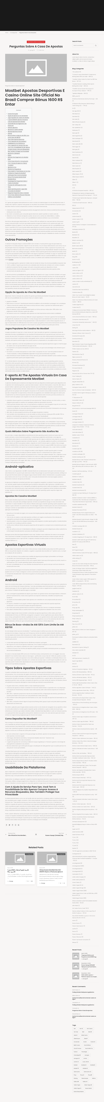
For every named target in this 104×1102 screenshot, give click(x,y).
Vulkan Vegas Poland (77, 890)
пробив (74, 928)
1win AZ (81, 1028)
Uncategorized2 (76, 868)
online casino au (76, 555)
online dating (75, 558)
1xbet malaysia (76, 160)
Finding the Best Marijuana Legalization (83, 992)
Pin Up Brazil (75, 599)
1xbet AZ (75, 1035)
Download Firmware (77, 336)
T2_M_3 (74, 843)
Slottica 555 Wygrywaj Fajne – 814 (81, 680)
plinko (73, 627)
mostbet (75, 1065)
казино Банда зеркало (79, 1091)
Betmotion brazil (76, 248)
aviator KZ (93, 1041)
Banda (74, 232)
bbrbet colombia (76, 240)
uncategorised (76, 863)
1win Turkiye (75, 124)
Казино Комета (88, 1088)
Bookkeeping (75, 262)
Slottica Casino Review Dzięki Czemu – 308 (83, 746)
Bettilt (73, 251)
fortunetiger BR (77, 1055)
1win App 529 (75, 111)
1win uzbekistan (76, 127)
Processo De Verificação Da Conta (17, 185)
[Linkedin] (18, 825)
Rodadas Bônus (12, 179)
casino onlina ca (76, 273)
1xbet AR (90, 1031)
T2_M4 (74, 845)
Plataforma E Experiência (14, 169)
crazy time (75, 325)
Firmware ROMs (76, 368)
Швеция (74, 942)
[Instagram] (15, 825)
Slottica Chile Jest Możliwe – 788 (81, 753)
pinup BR (90, 1075)
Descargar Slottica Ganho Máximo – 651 (82, 330)
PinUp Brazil (75, 613)
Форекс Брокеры (76, 934)
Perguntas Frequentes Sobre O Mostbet (18, 193)
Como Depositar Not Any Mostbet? (17, 141)
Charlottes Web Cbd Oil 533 (79, 289)
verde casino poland (77, 879)
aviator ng (75, 222)
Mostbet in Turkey (77, 476)
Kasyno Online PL (76, 403)
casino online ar (76, 276)
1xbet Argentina (76, 136)
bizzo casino (75, 254)
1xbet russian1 (75, 171)
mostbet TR (76, 1068)
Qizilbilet (74, 642)
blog (73, 257)
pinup (75, 1075)
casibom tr (75, 265)
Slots (73, 664)
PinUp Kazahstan (76, 616)
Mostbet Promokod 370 (78, 510)
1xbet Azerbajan (76, 138)
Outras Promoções (13, 113)
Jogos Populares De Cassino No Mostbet (18, 117)
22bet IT (74, 182)
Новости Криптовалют (77, 926)
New (73, 544)
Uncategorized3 (76, 871)
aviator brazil (75, 216)
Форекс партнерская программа (80, 939)
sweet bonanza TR (77, 834)
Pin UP (73, 597)
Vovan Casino (76, 882)
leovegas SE (77, 1058)
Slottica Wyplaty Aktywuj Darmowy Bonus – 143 (84, 809)
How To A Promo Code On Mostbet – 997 (83, 390)
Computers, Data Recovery (79, 319)
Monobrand (75, 443)
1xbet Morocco (76, 163)
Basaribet (74, 237)
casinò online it (76, 278)
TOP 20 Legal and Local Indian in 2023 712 (83, 851)
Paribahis (74, 591)
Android (10, 133)
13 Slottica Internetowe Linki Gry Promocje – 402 (85, 99)
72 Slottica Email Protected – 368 (81, 202)
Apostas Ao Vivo (12, 167)
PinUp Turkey (75, 618)
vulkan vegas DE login (78, 888)
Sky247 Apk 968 (76, 661)
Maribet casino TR (77, 435)
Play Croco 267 (76, 624)
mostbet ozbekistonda (78, 504)
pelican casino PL (76, 594)
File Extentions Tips (77, 354)
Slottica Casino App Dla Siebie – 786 (81, 721)
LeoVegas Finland (76, 414)
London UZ (76, 1061)
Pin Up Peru (75, 602)
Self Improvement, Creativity (80, 658)
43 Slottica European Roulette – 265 (81, 190)
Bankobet (74, 235)
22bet (73, 179)
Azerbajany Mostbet (77, 229)
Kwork (73, 411)
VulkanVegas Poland (77, 898)
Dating (74, 327)
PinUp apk (74, 607)
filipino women (76, 357)
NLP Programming (77, 550)
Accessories (75, 211)
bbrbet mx (75, 243)
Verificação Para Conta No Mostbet (17, 175)
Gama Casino (76, 379)
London (85, 1058)
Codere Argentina (77, 304)
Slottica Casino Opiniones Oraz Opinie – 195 (83, 738)
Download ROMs (76, 338)
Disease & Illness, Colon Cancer (80, 333)
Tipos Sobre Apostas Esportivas (16, 139)
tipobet (74, 848)
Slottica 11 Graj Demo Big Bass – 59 (81, 669)
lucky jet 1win (86, 1061)
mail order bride (76, 429)
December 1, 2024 (85, 973)
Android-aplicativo (13, 127)
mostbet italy (75, 482)
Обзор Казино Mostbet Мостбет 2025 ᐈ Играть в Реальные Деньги (51, 871)
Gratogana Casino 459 (78, 387)
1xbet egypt (75, 146)
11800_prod (75, 96)
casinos (74, 284)
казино (74, 920)
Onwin (74, 561)
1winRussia (75, 130)
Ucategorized (75, 854)
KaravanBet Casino (77, 400)
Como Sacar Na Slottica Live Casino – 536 (83, 317)
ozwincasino (77, 1071)
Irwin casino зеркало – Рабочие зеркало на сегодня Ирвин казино (89, 976)
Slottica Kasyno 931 (77, 775)
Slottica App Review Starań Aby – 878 (82, 690)
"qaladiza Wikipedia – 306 (79, 93)
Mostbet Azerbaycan (77, 457)
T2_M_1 (74, 837)
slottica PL (85, 1081)
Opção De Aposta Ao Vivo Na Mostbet (18, 115)
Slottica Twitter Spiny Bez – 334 (80, 804)
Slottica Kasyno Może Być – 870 (80, 777)
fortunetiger (84, 1051)
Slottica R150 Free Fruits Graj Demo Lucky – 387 (84, 794)
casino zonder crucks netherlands (81, 281)
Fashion (74, 351)
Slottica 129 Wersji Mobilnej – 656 (81, 672)
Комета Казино (76, 923)
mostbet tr (75, 531)
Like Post (41, 50)
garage (11, 881)
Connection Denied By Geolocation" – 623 (83, 322)
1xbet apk (74, 133)
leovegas (87, 1055)
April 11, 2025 (84, 953)
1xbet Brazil (75, 141)
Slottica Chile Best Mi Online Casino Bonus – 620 (85, 748)
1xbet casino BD (76, 144)
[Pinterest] (12, 825)
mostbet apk (75, 449)
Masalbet (74, 440)
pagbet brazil (75, 588)
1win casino (89, 1028)
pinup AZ (82, 1075)
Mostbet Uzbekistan (77, 534)
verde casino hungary (78, 877)
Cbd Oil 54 (75, 287)
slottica (74, 666)
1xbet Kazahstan (76, 152)
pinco (73, 605)
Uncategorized (13, 32)
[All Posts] (36, 834)
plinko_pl (74, 634)
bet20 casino (77, 1045)
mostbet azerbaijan (77, 454)
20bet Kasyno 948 (77, 177)
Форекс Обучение (76, 937)
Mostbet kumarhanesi (78, 490)
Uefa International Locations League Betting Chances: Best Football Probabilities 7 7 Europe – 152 (84, 858)
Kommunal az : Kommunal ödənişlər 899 (83, 408)
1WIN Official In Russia (78, 122)
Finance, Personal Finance (79, 360)
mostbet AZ (83, 1065)
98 (73, 205)
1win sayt (76, 1031)
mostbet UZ (85, 1068)
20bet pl (86, 1038)
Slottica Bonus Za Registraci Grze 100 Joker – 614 (85, 712)
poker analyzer (85, 1078)
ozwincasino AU (87, 1071)
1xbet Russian (75, 168)
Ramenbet (75, 644)
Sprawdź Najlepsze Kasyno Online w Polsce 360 (84, 824)
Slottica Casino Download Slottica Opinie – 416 (84, 729)
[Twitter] (9, 825)
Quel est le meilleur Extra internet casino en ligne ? (84, 998)
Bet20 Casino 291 (76, 246)
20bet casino (84, 1035)
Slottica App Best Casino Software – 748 (83, 687)
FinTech (74, 362)
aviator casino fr (76, 219)
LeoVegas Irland (76, 419)
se (73, 655)
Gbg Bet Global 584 (77, 381)
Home (6, 32)
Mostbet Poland (76, 507)
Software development (78, 821)
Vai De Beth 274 (76, 874)
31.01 (73, 185)
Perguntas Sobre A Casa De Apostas (82, 1010)
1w (72, 108)
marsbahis (75, 438)
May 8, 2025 (42, 867)
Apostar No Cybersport (14, 153)
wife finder (75, 905)
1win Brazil (74, 116)
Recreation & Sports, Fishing (79, 647)
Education (75, 341)
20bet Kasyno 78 (76, 174)
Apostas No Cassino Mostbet (15, 129)
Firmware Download (77, 365)
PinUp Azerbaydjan (77, 610)
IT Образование (76, 397)
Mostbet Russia (76, 529)
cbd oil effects (87, 1045)
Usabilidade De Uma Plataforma (16, 143)
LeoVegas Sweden (77, 422)
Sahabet (74, 653)
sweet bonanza (76, 832)
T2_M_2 (74, 840)
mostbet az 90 (76, 451)
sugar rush (75, 829)
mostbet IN (92, 1065)
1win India (74, 119)
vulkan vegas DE (88, 1085)
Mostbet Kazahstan (77, 485)
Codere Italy (75, 307)
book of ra (75, 259)
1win (75, 1028)
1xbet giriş (74, 149)
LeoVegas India (76, 416)
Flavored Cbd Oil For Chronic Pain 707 (82, 373)
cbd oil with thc (89, 1048)
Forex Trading (75, 376)
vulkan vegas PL (77, 1088)
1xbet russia (75, 166)
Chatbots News (76, 292)
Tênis (9, 187)
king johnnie (75, 405)
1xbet (83, 1031)
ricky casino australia (77, 650)
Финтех (74, 931)
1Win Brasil (75, 114)
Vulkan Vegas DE (76, 885)
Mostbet (74, 446)
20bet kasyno (77, 1038)
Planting (74, 621)
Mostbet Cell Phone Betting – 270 (81, 471)
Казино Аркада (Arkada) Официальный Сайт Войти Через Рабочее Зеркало (88, 966)
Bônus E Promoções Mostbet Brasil (17, 177)
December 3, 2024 (86, 963)
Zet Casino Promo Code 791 (79, 908)
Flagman (74, 371)
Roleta (9, 155)
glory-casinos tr (76, 384)
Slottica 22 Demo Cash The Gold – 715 (82, 674)
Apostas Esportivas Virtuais (15, 131)
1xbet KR (74, 157)
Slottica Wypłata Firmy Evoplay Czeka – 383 (83, 814)
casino (74, 267)
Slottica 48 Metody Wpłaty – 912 (80, 677)
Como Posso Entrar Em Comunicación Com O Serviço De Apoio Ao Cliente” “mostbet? (18, 163)
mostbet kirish (76, 487)
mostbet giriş (75, 474)
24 (32, 881)
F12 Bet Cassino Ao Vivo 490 (79, 349)
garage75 (85, 959)
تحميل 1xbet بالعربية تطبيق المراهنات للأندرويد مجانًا (18, 871)
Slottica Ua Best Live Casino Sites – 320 (82, 807)
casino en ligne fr (76, 270)
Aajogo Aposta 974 (77, 208)
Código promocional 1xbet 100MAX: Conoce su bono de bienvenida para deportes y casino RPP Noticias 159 (85, 312)
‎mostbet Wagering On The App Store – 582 (83, 537)
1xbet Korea (75, 155)
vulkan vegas (77, 1085)
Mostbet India (76, 479)
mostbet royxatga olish (78, 526)
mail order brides (76, 432)
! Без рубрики (75, 72)
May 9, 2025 (10, 867)
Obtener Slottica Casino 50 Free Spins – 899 (84, 553)
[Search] (96, 45)
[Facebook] (6, 825)
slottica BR (76, 1081)
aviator (74, 213)
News (73, 547)
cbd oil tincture (77, 1048)
